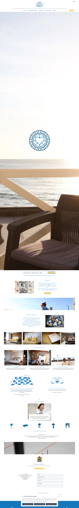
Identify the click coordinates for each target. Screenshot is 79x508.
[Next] (74, 338)
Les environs (41, 10)
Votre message (39, 483)
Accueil (24, 10)
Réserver (71, 10)
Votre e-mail (39, 480)
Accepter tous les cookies (51, 504)
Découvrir (47, 293)
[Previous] (5, 338)
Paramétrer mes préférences (39, 504)
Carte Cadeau (48, 10)
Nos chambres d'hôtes (32, 10)
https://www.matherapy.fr (57, 392)
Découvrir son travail (39, 468)
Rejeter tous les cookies (28, 504)
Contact (54, 10)
